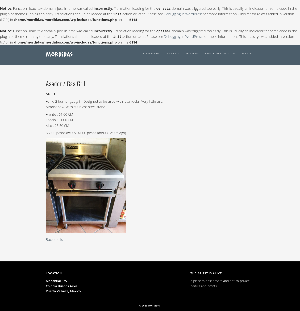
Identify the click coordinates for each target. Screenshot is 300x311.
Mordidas (59, 54)
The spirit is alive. (206, 273)
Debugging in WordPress (183, 14)
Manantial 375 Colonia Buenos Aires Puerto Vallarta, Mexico (63, 286)
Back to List (55, 239)
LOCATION (54, 273)
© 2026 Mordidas (150, 305)
